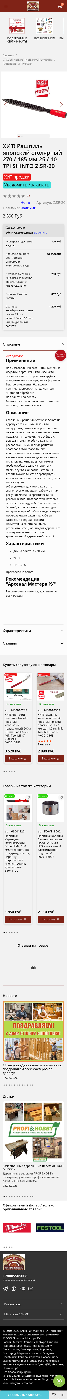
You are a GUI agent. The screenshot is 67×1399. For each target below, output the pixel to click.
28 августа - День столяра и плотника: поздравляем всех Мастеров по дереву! (32, 1069)
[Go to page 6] (17, 932)
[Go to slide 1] (19, 136)
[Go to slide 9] (24, 1085)
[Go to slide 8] (22, 1085)
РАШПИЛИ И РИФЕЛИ (17, 63)
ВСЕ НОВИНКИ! (44, 38)
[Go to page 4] (11, 771)
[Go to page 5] (14, 771)
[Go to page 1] (4, 771)
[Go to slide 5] (14, 1085)
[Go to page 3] (9, 771)
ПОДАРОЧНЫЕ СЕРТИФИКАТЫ (17, 39)
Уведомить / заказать (25, 1395)
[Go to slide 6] (17, 1085)
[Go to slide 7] (19, 1085)
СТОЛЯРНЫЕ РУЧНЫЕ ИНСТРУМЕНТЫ (28, 59)
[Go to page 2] (6, 771)
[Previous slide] (5, 105)
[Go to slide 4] (11, 1085)
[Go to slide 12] (32, 1085)
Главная (8, 55)
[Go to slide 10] (27, 1085)
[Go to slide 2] (22, 136)
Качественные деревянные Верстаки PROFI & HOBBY (33, 1167)
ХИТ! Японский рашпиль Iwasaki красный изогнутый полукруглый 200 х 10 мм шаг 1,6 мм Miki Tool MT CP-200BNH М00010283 (18, 728)
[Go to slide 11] (30, 1085)
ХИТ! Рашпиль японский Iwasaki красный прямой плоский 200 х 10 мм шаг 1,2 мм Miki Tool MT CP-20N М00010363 (50, 725)
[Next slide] (61, 105)
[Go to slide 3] (9, 1085)
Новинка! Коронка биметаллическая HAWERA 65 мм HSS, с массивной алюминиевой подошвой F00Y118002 (50, 846)
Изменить (40, 232)
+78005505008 (15, 1275)
